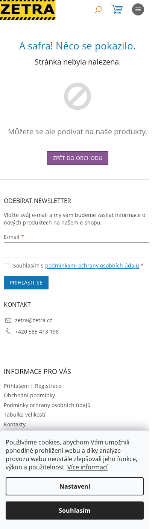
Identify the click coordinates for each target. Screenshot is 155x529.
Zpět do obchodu (77, 157)
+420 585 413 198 (37, 331)
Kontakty (15, 424)
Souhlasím (75, 510)
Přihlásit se (26, 282)
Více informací (87, 467)
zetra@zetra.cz (33, 320)
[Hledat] (98, 9)
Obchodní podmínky (29, 395)
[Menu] (138, 9)
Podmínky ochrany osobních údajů (47, 405)
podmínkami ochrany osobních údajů (92, 265)
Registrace (48, 385)
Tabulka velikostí (25, 414)
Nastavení (74, 486)
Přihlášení (16, 385)
